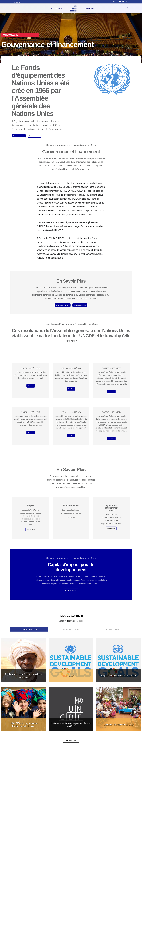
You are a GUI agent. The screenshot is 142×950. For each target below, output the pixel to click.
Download (30, 386)
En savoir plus (31, 529)
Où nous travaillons (34, 136)
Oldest (79, 621)
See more (71, 741)
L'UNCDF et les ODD (29, 629)
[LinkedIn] (114, 1)
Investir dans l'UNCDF (80, 305)
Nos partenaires (113, 629)
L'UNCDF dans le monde (71, 629)
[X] (117, 1)
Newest (70, 621)
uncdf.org (17, 2)
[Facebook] (126, 1)
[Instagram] (123, 1)
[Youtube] (120, 1)
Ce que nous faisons (19, 136)
